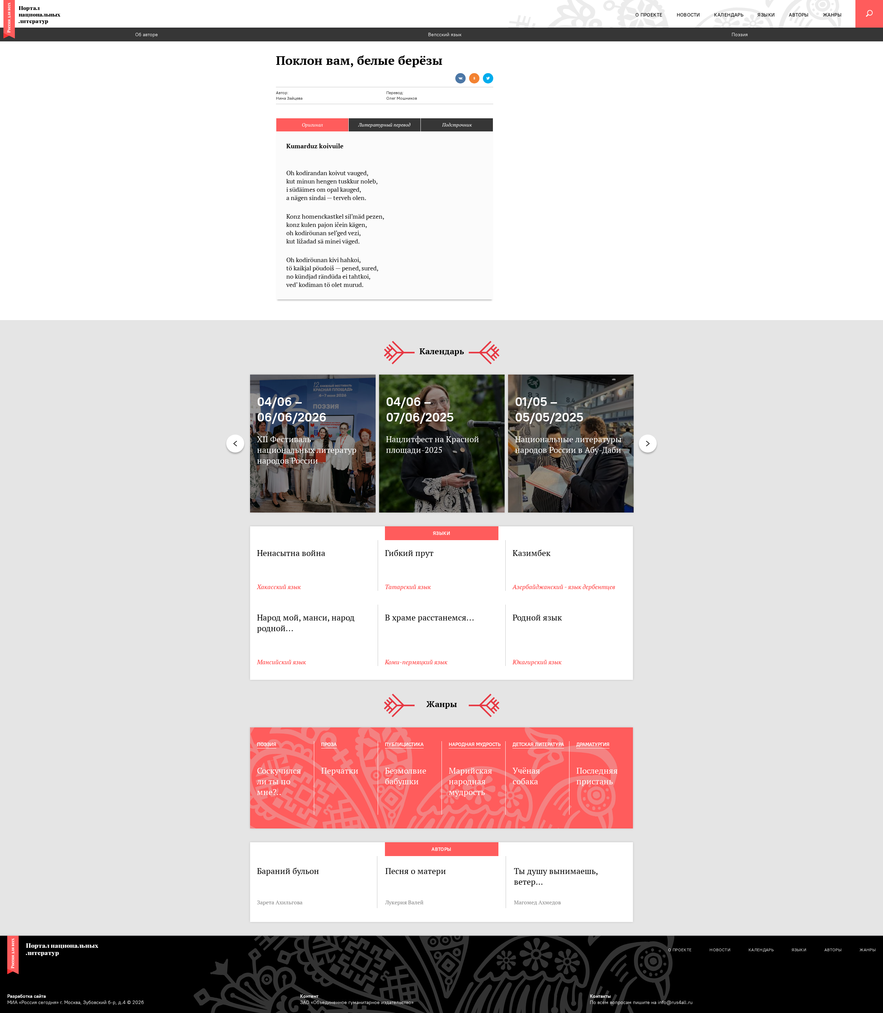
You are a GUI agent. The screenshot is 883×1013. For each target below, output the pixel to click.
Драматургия (592, 744)
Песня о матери (415, 871)
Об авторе (146, 34)
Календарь (441, 352)
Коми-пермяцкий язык (416, 662)
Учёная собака (526, 776)
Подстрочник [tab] (457, 125)
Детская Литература (538, 744)
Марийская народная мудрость (470, 781)
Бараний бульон (288, 871)
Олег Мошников (401, 98)
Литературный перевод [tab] (384, 125)
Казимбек (531, 553)
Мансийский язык (281, 662)
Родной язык (537, 617)
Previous (235, 444)
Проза (329, 744)
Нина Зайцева (289, 98)
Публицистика (404, 744)
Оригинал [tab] (312, 125)
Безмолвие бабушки (405, 776)
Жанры (441, 704)
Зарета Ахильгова (279, 902)
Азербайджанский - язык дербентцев (564, 587)
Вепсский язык (445, 34)
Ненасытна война (291, 553)
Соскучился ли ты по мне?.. (279, 781)
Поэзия (740, 34)
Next (648, 444)
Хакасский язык (279, 587)
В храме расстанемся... (429, 617)
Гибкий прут (410, 553)
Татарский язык (408, 587)
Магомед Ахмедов (537, 902)
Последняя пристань (597, 776)
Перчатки (339, 770)
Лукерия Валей (404, 902)
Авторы (441, 849)
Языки (441, 533)
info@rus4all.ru (675, 1002)
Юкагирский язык (537, 662)
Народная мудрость (474, 744)
